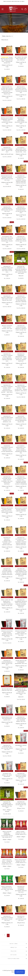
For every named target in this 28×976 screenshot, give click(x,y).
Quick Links (14, 943)
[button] (5, 57)
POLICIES (13, 951)
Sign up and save (13, 958)
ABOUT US (14, 947)
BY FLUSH (14, 954)
